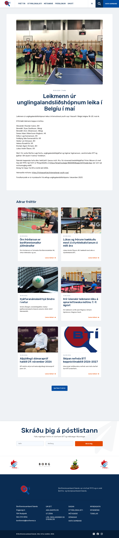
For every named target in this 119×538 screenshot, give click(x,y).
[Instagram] (102, 534)
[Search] (99, 4)
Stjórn (49, 514)
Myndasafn (95, 507)
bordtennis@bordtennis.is (26, 521)
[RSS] (94, 534)
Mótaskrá (48, 4)
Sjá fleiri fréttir (60, 388)
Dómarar (72, 517)
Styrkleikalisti (34, 4)
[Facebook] (98, 534)
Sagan (76, 3)
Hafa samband (111, 4)
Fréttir (21, 4)
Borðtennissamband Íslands (25, 490)
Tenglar (77, 3)
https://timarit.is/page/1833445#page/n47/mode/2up (71, 163)
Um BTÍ (70, 4)
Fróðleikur (60, 4)
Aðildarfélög (52, 510)
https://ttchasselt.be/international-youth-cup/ (50, 173)
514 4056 (23, 517)
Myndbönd (94, 510)
